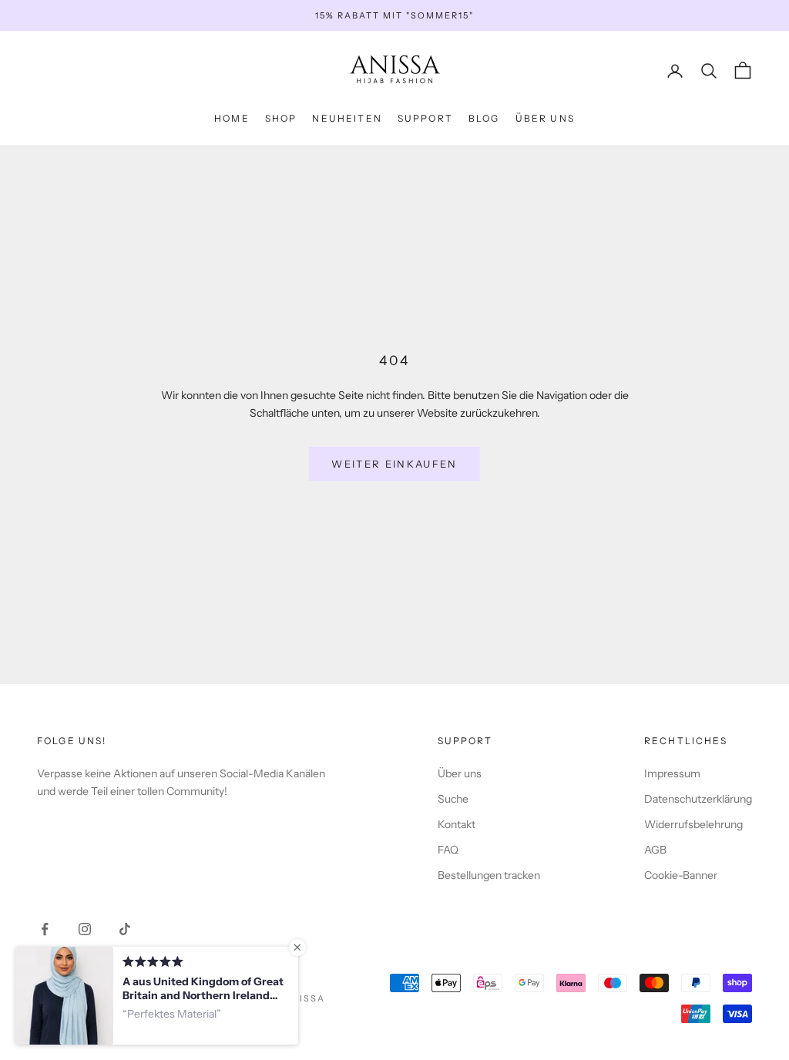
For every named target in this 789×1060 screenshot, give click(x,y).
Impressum (672, 773)
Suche (453, 799)
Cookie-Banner (680, 875)
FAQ (448, 850)
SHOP (281, 118)
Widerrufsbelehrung (693, 824)
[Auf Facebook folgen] (44, 929)
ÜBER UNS (545, 118)
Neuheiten (346, 118)
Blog (484, 118)
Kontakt (456, 824)
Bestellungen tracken (489, 875)
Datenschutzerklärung (698, 799)
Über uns (460, 773)
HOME (232, 118)
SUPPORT (425, 118)
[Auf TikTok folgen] (125, 929)
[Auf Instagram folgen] (84, 929)
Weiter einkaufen (394, 464)
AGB (655, 850)
